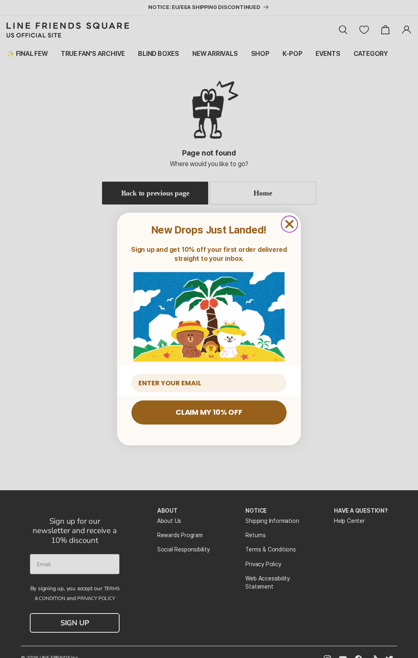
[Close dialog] (289, 224)
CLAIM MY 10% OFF (209, 412)
